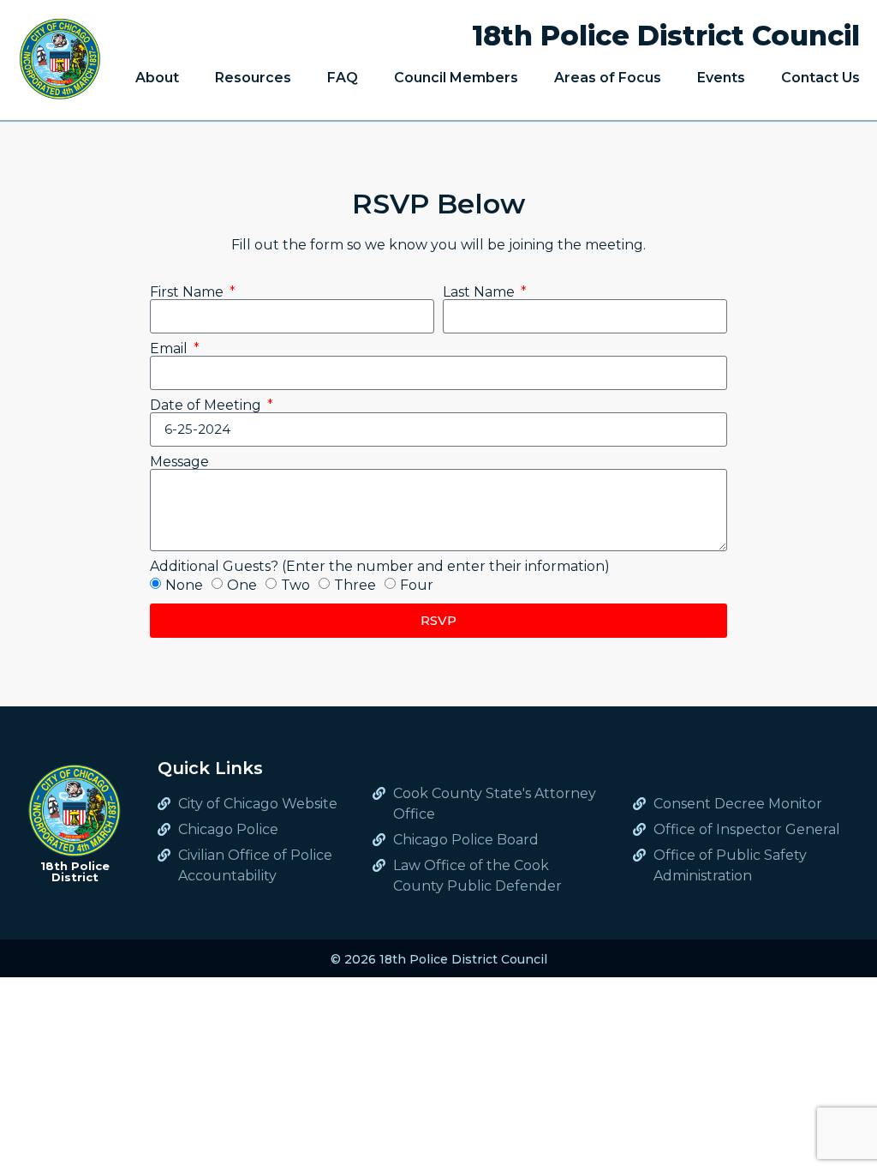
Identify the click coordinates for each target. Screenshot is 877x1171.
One (242, 585)
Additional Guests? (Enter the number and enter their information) (380, 566)
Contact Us (820, 77)
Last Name (480, 292)
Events (721, 77)
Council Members (456, 77)
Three (355, 585)
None (184, 585)
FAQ (342, 77)
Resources (253, 77)
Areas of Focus (607, 77)
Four (416, 585)
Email (170, 349)
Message (179, 462)
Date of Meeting (207, 405)
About (157, 77)
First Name (188, 292)
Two (295, 585)
